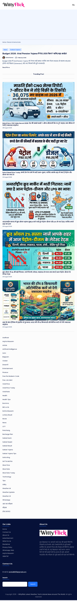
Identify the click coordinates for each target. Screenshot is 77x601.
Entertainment (8, 368)
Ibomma (6, 403)
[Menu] (73, 4)
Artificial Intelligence (10, 349)
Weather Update (9, 492)
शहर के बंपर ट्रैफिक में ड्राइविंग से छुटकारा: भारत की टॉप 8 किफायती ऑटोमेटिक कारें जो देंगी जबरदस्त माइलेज (37, 323)
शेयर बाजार (6, 512)
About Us (6, 535)
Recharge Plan (8, 434)
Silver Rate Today (9, 473)
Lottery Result (7, 415)
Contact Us (7, 532)
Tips (4, 481)
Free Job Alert (7, 380)
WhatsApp (6, 500)
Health (5, 396)
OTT (4, 427)
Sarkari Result (7, 446)
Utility (4, 484)
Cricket (5, 361)
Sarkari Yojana (15, 50)
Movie (5, 419)
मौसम (5, 508)
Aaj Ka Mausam (8, 341)
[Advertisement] (38, 25)
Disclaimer (6, 544)
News (5, 50)
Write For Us (7, 541)
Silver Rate (6, 469)
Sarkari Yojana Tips (9, 454)
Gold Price (6, 384)
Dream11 (5, 365)
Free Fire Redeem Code (11, 376)
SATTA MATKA (7, 461)
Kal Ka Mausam (8, 411)
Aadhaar (6, 338)
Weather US (7, 496)
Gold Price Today (9, 388)
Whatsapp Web (8, 550)
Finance (5, 372)
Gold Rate (6, 392)
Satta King (6, 457)
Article (5, 345)
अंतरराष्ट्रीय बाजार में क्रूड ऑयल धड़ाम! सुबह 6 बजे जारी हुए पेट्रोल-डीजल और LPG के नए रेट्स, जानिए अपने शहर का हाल (38, 223)
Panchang (6, 430)
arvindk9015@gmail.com (17, 572)
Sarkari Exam (7, 438)
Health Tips (7, 399)
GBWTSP (6, 556)
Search (5, 578)
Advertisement (8, 538)
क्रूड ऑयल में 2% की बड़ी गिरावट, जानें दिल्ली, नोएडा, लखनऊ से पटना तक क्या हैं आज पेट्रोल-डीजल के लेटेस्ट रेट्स (37, 273)
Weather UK (7, 488)
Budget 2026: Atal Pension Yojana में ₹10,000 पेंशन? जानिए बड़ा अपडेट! (35, 53)
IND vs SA (6, 407)
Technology (7, 477)
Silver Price (6, 465)
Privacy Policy (7, 547)
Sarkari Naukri (7, 442)
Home (4, 42)
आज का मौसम (7, 504)
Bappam (6, 357)
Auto (4, 353)
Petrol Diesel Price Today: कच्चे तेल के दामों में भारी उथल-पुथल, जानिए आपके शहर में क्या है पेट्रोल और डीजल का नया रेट (37, 173)
